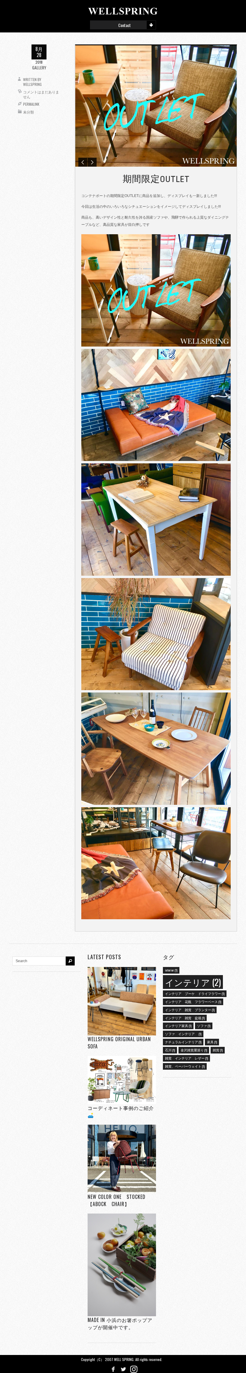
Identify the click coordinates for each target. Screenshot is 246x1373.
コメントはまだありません (41, 94)
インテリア (193, 981)
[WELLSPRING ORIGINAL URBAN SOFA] (122, 1001)
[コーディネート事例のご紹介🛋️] (122, 1080)
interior (171, 970)
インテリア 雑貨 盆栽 (185, 1017)
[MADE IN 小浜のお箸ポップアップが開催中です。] (122, 1264)
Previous (82, 162)
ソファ (203, 1025)
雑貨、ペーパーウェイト (185, 1066)
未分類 (28, 111)
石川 (170, 1049)
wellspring (32, 84)
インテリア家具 (178, 1025)
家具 (212, 1041)
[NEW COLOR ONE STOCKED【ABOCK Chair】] (122, 1158)
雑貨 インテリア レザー (186, 1058)
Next (92, 162)
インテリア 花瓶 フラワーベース (193, 1001)
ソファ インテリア (183, 1033)
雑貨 (218, 1049)
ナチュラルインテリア (183, 1041)
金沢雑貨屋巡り (194, 1049)
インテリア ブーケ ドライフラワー (194, 993)
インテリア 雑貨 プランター (189, 1009)
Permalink (31, 104)
